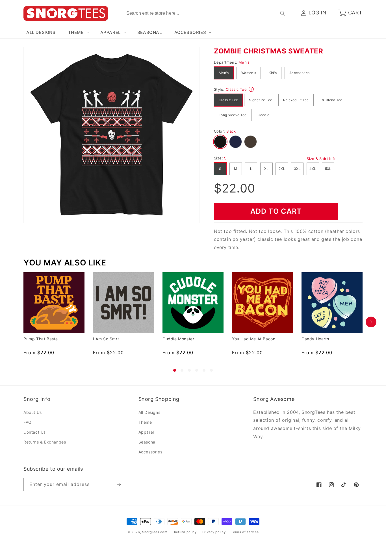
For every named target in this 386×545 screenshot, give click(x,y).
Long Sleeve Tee (233, 115)
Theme (145, 422)
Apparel (146, 432)
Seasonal (147, 442)
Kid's (273, 73)
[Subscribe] (118, 484)
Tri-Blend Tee (331, 100)
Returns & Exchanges (44, 442)
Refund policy (185, 532)
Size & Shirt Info (322, 158)
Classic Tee (228, 100)
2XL (282, 168)
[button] (78, 32)
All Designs (149, 412)
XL (266, 168)
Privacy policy (214, 532)
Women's (248, 73)
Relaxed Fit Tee (296, 100)
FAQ (27, 422)
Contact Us (34, 432)
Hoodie (264, 115)
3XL (297, 168)
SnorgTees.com (154, 532)
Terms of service (245, 532)
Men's (224, 73)
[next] (371, 322)
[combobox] (205, 13)
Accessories (299, 73)
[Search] (282, 13)
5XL (328, 168)
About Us (32, 412)
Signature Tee (260, 100)
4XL (312, 168)
